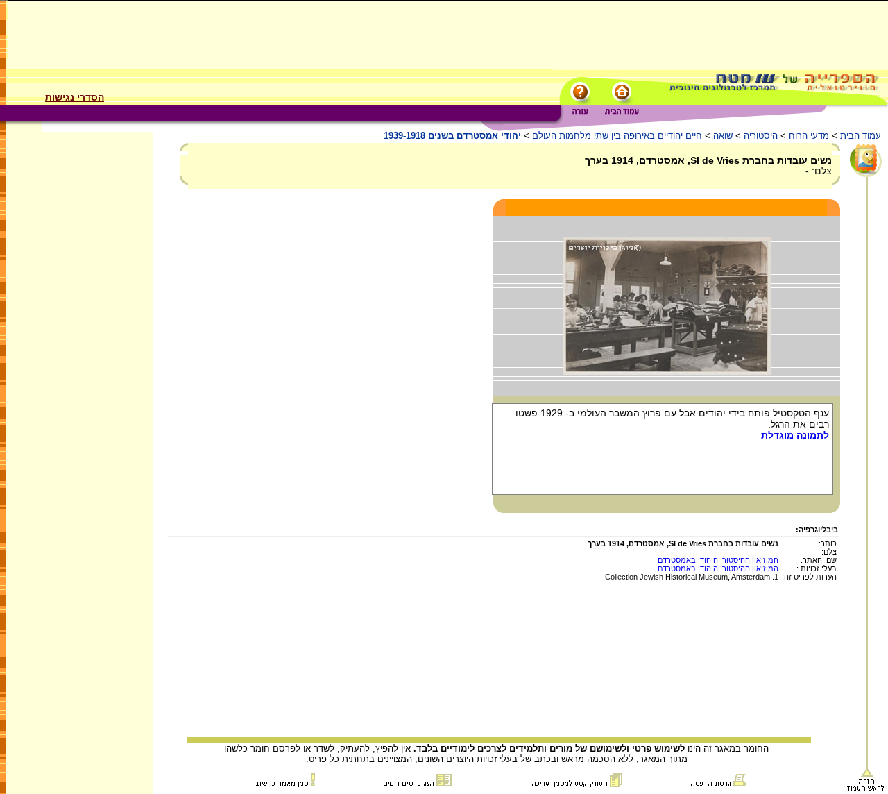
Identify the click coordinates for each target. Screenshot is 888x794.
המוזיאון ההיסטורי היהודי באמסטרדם (718, 560)
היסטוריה (761, 135)
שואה (723, 135)
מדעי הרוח (809, 135)
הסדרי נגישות (74, 97)
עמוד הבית (860, 135)
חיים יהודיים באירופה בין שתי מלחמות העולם (617, 135)
